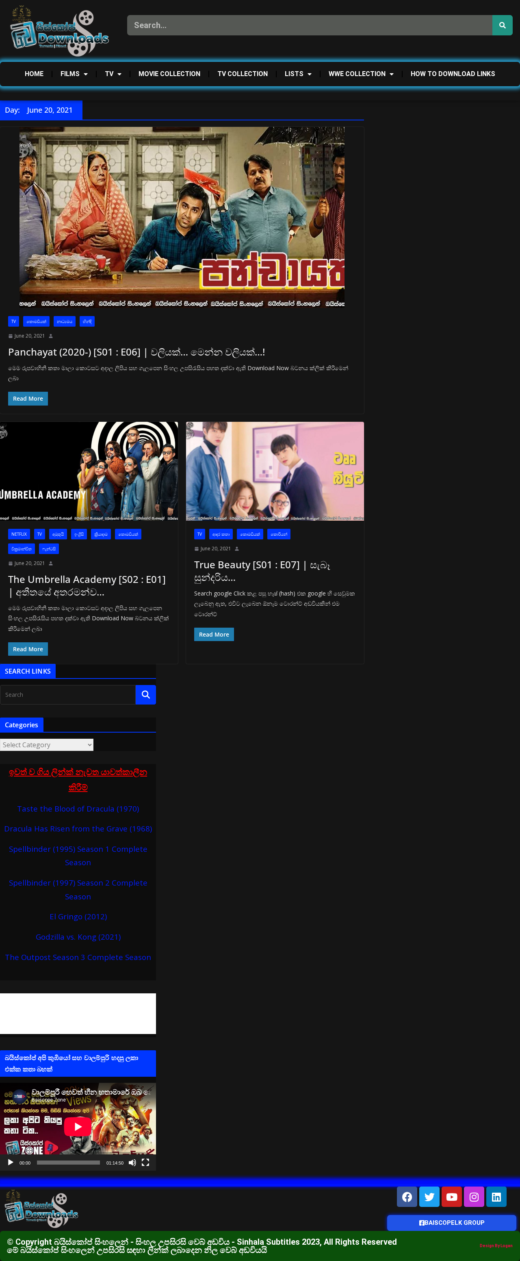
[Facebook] (407, 1197)
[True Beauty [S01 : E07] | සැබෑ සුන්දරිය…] (275, 471)
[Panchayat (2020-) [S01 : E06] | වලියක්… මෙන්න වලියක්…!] (182, 217)
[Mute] (132, 1162)
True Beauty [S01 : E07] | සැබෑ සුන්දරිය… (262, 571)
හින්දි (87, 321)
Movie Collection (169, 74)
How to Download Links (453, 74)
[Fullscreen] (145, 1162)
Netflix (19, 534)
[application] (78, 1127)
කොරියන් (279, 534)
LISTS (294, 74)
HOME (34, 74)
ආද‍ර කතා (221, 534)
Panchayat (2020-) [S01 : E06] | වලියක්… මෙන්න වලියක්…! (136, 351)
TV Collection (242, 74)
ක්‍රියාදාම (101, 534)
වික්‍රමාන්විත (21, 549)
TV (109, 74)
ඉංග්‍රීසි (79, 534)
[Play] (10, 1162)
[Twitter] (429, 1197)
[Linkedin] (496, 1197)
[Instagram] (474, 1197)
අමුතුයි (58, 534)
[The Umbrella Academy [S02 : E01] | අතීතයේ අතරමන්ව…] (89, 471)
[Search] (502, 25)
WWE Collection (357, 74)
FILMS (70, 74)
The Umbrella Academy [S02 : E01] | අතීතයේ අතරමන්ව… (87, 585)
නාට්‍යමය (64, 321)
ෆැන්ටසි (49, 549)
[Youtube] (452, 1197)
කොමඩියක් (36, 321)
